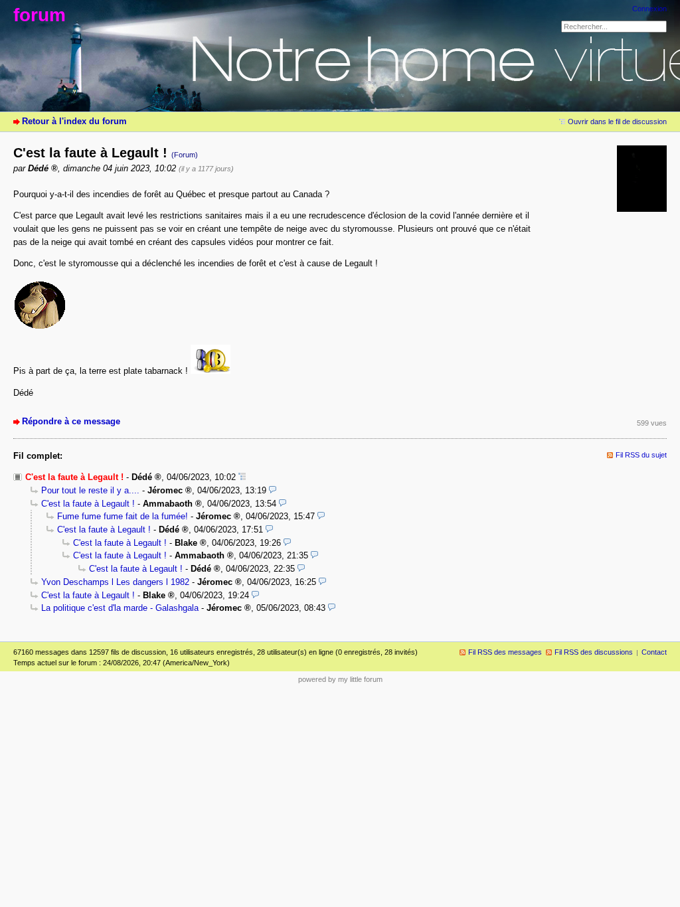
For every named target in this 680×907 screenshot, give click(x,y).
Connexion (649, 9)
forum (39, 15)
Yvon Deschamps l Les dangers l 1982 (115, 582)
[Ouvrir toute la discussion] (242, 477)
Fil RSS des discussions (593, 652)
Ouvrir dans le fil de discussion (617, 121)
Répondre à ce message (71, 421)
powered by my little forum (340, 679)
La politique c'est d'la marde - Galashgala (120, 608)
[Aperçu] (272, 490)
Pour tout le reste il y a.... (90, 490)
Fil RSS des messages (505, 652)
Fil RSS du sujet (641, 455)
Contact (654, 652)
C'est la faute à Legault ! (88, 504)
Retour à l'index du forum (74, 121)
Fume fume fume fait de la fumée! (122, 516)
